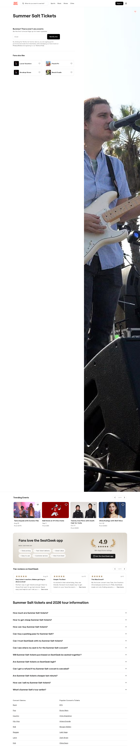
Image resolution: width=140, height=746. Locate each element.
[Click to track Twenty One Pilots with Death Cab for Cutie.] (94, 505)
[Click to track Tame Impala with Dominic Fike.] (38, 505)
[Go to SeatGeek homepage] (15, 3)
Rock (15, 705)
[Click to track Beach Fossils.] (71, 72)
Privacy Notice (17, 45)
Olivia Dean (64, 743)
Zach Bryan (64, 738)
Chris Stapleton (66, 716)
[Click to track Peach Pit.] (71, 64)
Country (16, 716)
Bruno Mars (64, 710)
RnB (14, 727)
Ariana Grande (65, 721)
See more (44, 589)
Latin (15, 738)
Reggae (16, 732)
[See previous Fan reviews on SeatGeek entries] (115, 569)
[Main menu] (126, 3)
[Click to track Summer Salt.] (135, 11)
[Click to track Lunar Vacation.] (39, 64)
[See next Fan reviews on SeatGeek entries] (124, 569)
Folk (14, 743)
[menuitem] (53, 3)
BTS (61, 705)
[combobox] (34, 3)
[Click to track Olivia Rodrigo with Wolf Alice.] (123, 505)
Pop (14, 710)
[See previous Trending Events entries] (115, 497)
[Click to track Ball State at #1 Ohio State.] (66, 505)
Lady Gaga (64, 732)
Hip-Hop (16, 721)
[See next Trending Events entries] (124, 497)
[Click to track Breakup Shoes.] (39, 72)
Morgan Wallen (65, 727)
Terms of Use (40, 45)
